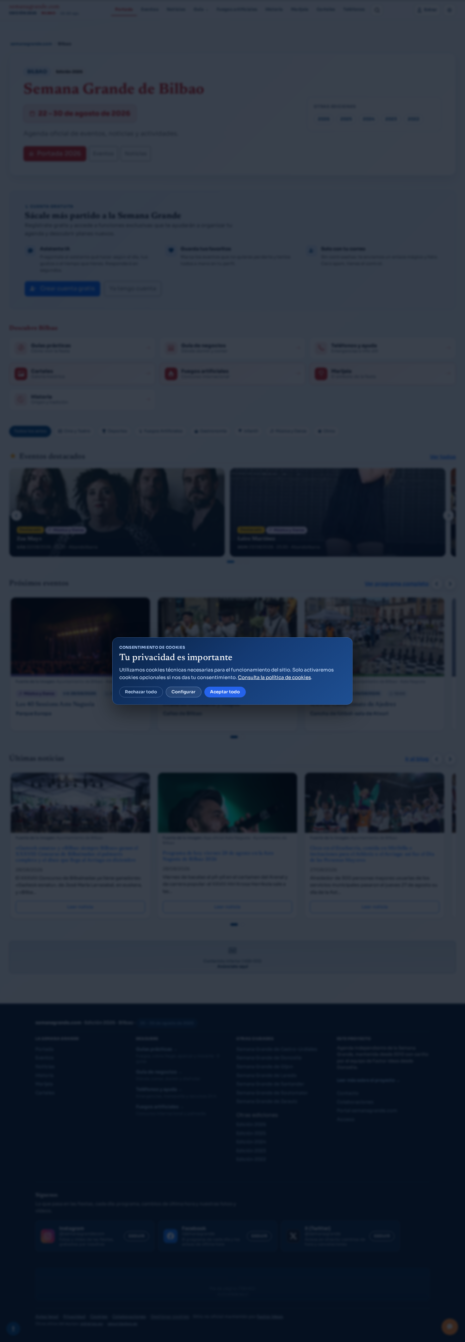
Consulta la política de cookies (274, 677)
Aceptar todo (225, 692)
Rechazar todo (141, 692)
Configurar (183, 692)
